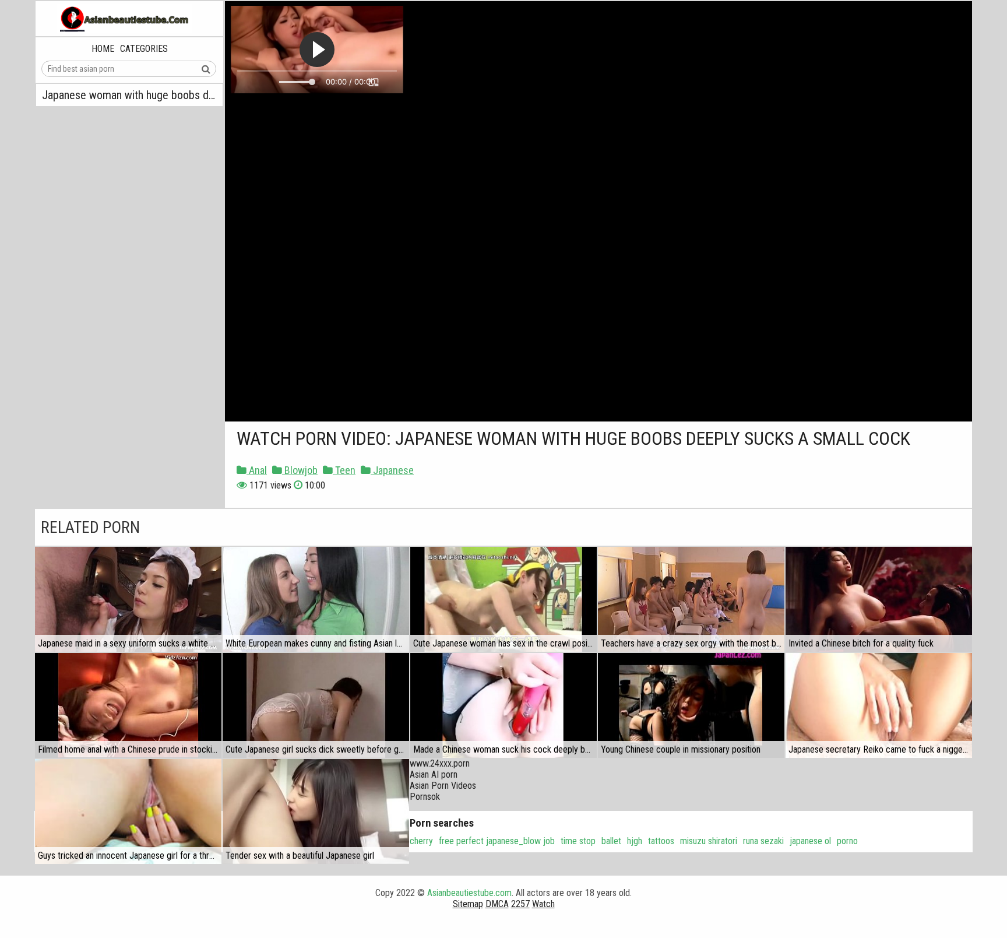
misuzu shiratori (708, 840)
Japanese (392, 470)
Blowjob (300, 470)
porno (847, 840)
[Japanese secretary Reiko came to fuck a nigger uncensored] (879, 705)
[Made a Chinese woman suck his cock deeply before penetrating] (503, 705)
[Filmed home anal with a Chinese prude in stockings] (128, 705)
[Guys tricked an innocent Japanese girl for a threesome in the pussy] (128, 811)
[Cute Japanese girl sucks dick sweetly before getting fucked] (316, 705)
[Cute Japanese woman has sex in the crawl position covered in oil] (503, 599)
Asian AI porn (433, 774)
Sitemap (468, 903)
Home (102, 48)
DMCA (497, 903)
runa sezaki (763, 840)
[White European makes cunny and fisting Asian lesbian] (316, 599)
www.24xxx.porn (440, 763)
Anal (257, 470)
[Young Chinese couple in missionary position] (691, 705)
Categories (144, 48)
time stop (578, 840)
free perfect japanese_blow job (497, 840)
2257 (520, 903)
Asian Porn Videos (443, 785)
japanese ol (810, 840)
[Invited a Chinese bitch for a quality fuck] (879, 599)
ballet (611, 840)
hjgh (634, 840)
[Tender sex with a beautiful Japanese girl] (316, 811)
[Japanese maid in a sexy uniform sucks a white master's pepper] (128, 599)
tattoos (661, 840)
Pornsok (425, 796)
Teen (344, 470)
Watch (543, 903)
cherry (421, 840)
